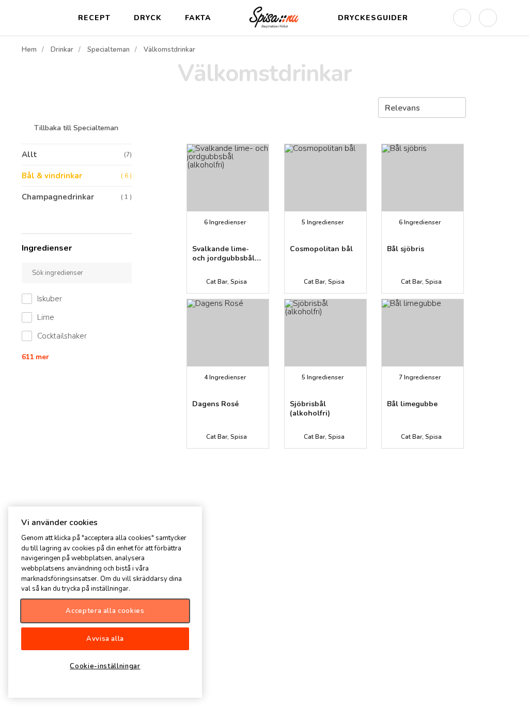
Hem (29, 49)
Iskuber (49, 299)
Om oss (512, 689)
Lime (45, 317)
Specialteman (108, 49)
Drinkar (62, 49)
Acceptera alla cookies (105, 611)
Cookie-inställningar (105, 666)
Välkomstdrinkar (169, 49)
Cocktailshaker (62, 336)
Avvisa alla (105, 638)
